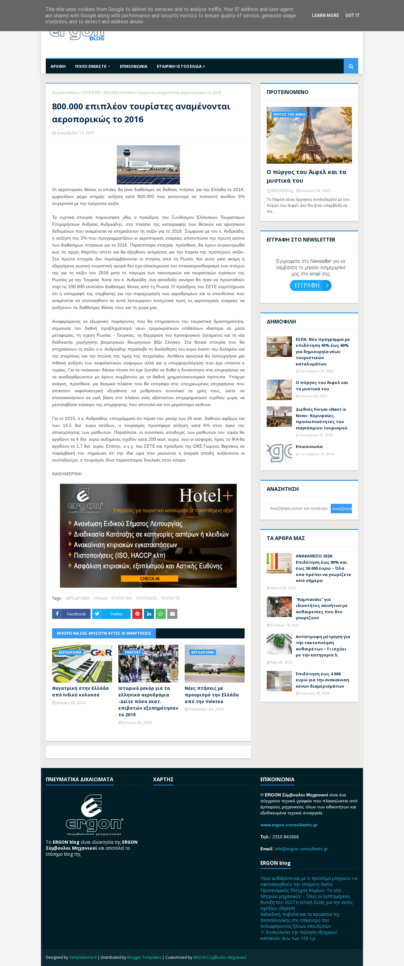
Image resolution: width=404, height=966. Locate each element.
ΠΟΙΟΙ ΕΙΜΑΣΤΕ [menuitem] (90, 66)
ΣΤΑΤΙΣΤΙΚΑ (122, 598)
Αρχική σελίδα (65, 92)
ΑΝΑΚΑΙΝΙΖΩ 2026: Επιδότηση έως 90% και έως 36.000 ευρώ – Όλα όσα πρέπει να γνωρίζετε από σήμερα (323, 568)
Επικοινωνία (309, 446)
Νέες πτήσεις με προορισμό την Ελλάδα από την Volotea (212, 694)
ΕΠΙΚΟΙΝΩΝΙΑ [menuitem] (133, 66)
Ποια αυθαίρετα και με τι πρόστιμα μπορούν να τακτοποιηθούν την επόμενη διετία (308, 881)
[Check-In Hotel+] (148, 586)
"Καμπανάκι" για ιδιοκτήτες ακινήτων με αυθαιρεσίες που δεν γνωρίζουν (322, 608)
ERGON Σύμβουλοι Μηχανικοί (220, 957)
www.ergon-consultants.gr (289, 824)
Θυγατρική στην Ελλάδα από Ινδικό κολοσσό (80, 691)
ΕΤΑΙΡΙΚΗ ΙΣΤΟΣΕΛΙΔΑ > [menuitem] (181, 66)
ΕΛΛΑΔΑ (101, 598)
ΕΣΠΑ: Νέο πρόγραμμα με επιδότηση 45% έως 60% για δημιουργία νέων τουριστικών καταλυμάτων (323, 351)
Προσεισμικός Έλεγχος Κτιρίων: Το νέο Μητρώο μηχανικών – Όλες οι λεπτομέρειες (305, 893)
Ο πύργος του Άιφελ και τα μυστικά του (306, 176)
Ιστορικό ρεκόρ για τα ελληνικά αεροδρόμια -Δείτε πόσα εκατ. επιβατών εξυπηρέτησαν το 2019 (148, 701)
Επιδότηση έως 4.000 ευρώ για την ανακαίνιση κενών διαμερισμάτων (322, 680)
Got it (352, 15)
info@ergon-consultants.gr (301, 848)
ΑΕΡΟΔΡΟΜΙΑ (77, 598)
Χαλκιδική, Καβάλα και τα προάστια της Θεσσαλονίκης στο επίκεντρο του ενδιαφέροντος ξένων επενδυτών (300, 920)
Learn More (325, 15)
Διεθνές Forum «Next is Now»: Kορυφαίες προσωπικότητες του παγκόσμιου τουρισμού (322, 418)
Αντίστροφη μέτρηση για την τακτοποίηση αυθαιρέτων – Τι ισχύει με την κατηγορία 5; (323, 646)
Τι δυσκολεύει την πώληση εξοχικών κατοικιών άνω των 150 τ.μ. (298, 935)
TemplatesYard (83, 957)
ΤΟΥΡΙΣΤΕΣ (91, 92)
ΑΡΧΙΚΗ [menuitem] (58, 66)
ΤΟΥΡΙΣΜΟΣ (146, 598)
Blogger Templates (144, 957)
